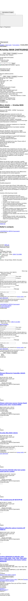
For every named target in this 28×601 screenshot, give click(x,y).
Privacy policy (13, 579)
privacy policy (20, 296)
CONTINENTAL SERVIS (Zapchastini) (10, 231)
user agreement (4, 298)
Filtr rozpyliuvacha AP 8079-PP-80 (11, 499)
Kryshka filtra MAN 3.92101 (9, 433)
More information (4, 324)
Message (16, 289)
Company (18, 278)
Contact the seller (5, 70)
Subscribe (3, 450)
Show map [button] (24, 271)
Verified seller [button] (3, 232)
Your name (18, 276)
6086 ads (6, 244)
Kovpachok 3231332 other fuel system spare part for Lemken (12, 470)
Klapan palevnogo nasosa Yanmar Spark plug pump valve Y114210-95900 (13, 403)
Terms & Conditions (5, 579)
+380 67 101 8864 (17, 254)
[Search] (11, 20)
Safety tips (2, 223)
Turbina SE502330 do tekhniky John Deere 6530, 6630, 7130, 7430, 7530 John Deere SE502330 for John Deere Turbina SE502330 (13, 559)
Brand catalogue (10, 580)
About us (2, 574)
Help (6, 574)
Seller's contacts (12, 574)
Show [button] (10, 254)
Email (17, 285)
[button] (14, 34)
